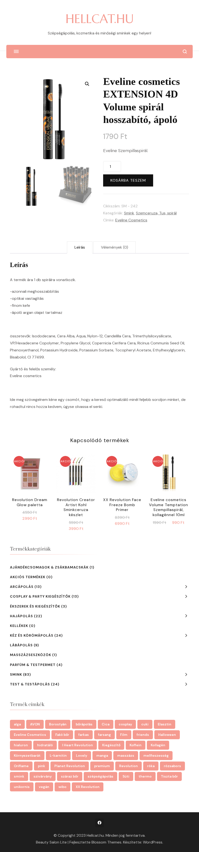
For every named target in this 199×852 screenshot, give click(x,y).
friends (143, 734)
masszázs (125, 755)
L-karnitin (58, 755)
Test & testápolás (30, 684)
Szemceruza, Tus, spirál (156, 213)
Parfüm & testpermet (33, 665)
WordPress (152, 842)
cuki (145, 724)
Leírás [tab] (80, 247)
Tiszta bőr (169, 776)
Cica (105, 724)
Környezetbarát (27, 755)
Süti (126, 776)
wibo (62, 787)
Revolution (128, 766)
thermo (145, 776)
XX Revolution (88, 787)
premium (102, 766)
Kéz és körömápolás (31, 635)
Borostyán (57, 724)
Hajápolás (21, 616)
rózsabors (172, 766)
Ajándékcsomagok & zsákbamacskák (49, 567)
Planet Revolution (69, 766)
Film (123, 734)
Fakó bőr (62, 734)
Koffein (135, 745)
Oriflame (21, 766)
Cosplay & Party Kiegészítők (40, 596)
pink (41, 766)
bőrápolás (84, 724)
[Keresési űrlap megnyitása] (184, 51)
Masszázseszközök (30, 655)
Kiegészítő (111, 745)
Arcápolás (21, 586)
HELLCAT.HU (100, 18)
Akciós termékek (27, 577)
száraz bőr (69, 776)
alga (17, 724)
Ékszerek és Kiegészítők (35, 606)
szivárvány (42, 776)
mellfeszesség (156, 755)
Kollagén (158, 745)
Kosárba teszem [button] (30, 475)
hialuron (21, 745)
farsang (104, 734)
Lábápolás (21, 645)
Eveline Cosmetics (131, 220)
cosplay (125, 724)
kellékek (19, 626)
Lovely (81, 755)
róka (151, 766)
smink (19, 776)
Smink (129, 213)
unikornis (22, 787)
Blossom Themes (106, 842)
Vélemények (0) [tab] (114, 247)
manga (102, 755)
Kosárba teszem (128, 180)
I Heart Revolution (77, 745)
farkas (83, 734)
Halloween (167, 734)
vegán (44, 787)
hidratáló (45, 745)
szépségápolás (100, 776)
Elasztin (164, 724)
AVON (35, 724)
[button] (87, 84)
